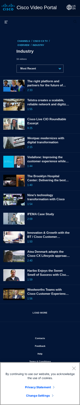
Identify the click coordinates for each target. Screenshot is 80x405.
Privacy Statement (38, 387)
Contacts (52, 338)
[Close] (74, 368)
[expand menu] (6, 22)
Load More (40, 313)
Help (52, 353)
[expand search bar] (75, 19)
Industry (38, 45)
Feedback (52, 346)
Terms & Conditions (51, 361)
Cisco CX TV (40, 41)
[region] (40, 383)
